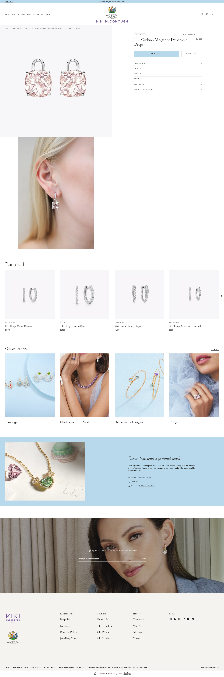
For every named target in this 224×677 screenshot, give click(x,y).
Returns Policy (68, 632)
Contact (137, 614)
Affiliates (138, 632)
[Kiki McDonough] (112, 21)
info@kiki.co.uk (146, 486)
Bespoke (65, 619)
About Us (102, 619)
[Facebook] (175, 619)
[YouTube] (188, 619)
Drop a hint (192, 54)
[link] (112, 674)
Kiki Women (103, 632)
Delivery (65, 626)
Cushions (140, 35)
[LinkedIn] (192, 619)
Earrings (16, 28)
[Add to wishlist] (52, 272)
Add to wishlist (191, 35)
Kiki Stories (103, 638)
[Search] (202, 14)
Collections (18, 14)
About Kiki (101, 614)
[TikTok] (184, 619)
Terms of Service (49, 667)
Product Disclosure (140, 667)
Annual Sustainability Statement (119, 667)
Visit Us (137, 626)
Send (143, 559)
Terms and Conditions (20, 667)
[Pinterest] (179, 619)
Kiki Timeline (104, 626)
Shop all (215, 349)
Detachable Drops (31, 28)
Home (7, 28)
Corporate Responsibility (97, 667)
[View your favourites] (207, 14)
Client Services (67, 614)
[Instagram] (170, 619)
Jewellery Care (68, 638)
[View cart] (217, 14)
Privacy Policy (35, 667)
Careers (137, 638)
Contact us (139, 619)
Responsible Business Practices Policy (72, 667)
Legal (7, 667)
